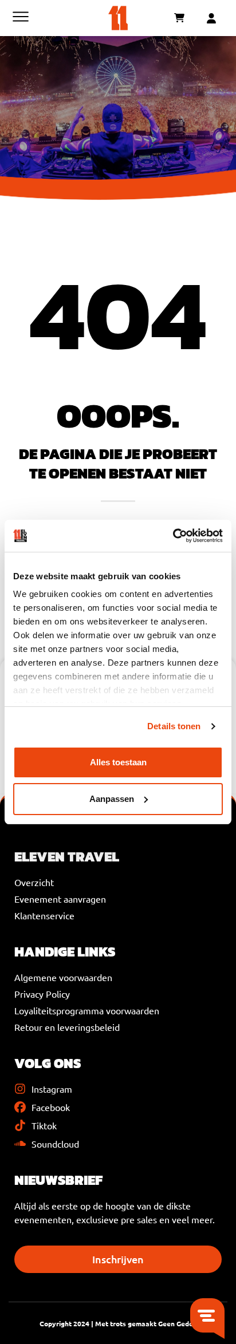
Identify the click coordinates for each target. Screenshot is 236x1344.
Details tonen (173, 726)
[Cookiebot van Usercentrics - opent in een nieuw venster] (173, 535)
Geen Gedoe (177, 1323)
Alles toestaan (118, 762)
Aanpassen (111, 799)
